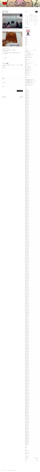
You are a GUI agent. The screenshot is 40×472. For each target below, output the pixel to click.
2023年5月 (26, 146)
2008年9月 (26, 402)
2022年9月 (26, 158)
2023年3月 (26, 149)
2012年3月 (26, 341)
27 (35, 21)
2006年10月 (26, 435)
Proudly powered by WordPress (12, 470)
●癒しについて (27, 73)
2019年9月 (26, 210)
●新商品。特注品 (27, 67)
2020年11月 (26, 190)
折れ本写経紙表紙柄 (27, 79)
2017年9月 (26, 245)
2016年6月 (26, 267)
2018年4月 (26, 235)
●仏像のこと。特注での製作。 (30, 57)
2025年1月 (26, 117)
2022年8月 (26, 159)
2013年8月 (26, 316)
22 (25, 21)
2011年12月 (26, 345)
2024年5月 (26, 129)
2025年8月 (26, 107)
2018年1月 (26, 239)
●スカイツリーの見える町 (28, 54)
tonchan (32, 79)
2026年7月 (26, 91)
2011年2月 (26, 360)
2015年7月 (26, 283)
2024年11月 (26, 120)
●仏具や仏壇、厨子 (31, 59)
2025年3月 (26, 114)
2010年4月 (26, 374)
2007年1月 (26, 431)
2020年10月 (26, 191)
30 (27, 22)
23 (27, 21)
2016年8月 (26, 264)
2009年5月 (26, 390)
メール (3, 82)
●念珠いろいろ (27, 66)
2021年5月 (26, 181)
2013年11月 (26, 312)
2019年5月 (26, 216)
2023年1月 (26, 152)
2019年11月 (26, 207)
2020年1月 (26, 204)
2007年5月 (26, 425)
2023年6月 (26, 145)
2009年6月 (26, 389)
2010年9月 (26, 367)
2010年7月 (26, 370)
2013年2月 (26, 325)
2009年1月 (26, 396)
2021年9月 (26, 175)
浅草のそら (26, 39)
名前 (3, 78)
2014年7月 (26, 300)
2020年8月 (26, 194)
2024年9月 (26, 123)
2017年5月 (26, 251)
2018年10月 (26, 226)
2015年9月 (26, 280)
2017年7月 (26, 248)
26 (33, 21)
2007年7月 (26, 422)
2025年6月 (26, 110)
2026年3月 (26, 97)
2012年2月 (26, 342)
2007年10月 (26, 418)
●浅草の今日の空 (27, 69)
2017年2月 (26, 255)
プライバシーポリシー (5, 470)
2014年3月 (26, 306)
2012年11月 (26, 329)
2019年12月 (26, 206)
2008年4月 (26, 409)
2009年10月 (26, 383)
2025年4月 (26, 113)
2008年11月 (26, 399)
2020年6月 (26, 197)
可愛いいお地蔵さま (27, 82)
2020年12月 (26, 188)
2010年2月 (26, 377)
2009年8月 (26, 386)
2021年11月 (26, 172)
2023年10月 (26, 139)
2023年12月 (26, 136)
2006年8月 (26, 438)
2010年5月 (26, 373)
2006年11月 (26, 434)
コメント (4, 67)
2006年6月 (26, 441)
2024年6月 (26, 127)
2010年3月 (26, 376)
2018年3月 (26, 236)
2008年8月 (26, 403)
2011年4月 (26, 357)
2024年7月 (26, 126)
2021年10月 (26, 174)
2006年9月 (26, 437)
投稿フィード (26, 450)
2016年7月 (26, 265)
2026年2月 (26, 98)
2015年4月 (26, 287)
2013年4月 (26, 322)
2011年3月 (26, 358)
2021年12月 (26, 171)
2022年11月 (26, 155)
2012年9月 (26, 332)
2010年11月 (26, 364)
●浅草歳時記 (26, 70)
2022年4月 (26, 165)
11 (31, 18)
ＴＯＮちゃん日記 (14, 3)
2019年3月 (26, 219)
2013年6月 (26, 319)
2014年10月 (26, 296)
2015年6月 (26, 284)
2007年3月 (26, 428)
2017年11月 (26, 242)
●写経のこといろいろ (28, 63)
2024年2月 (26, 133)
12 (33, 18)
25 (31, 21)
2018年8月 (26, 229)
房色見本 (26, 85)
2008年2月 (26, 412)
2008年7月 (26, 405)
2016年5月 (26, 268)
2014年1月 (26, 309)
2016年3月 (26, 271)
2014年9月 (26, 297)
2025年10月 (26, 104)
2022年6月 (26, 162)
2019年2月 (26, 220)
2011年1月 (26, 361)
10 (29, 18)
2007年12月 (26, 415)
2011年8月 (26, 351)
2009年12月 (26, 380)
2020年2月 (26, 203)
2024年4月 (26, 130)
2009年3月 (26, 393)
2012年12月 (26, 328)
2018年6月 (26, 232)
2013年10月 (26, 313)
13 (35, 18)
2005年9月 (26, 444)
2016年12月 (26, 258)
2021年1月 (26, 187)
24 (29, 21)
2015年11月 (26, 277)
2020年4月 (26, 200)
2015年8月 (26, 281)
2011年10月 (26, 348)
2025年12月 (26, 101)
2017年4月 (26, 252)
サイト (3, 86)
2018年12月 (26, 223)
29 (25, 22)
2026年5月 (26, 94)
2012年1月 (26, 344)
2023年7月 (26, 143)
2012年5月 (26, 338)
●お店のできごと (27, 51)
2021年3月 (26, 184)
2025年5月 (26, 111)
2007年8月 (26, 421)
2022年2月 (26, 168)
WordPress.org (27, 453)
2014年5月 (26, 303)
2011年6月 (26, 354)
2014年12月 (26, 293)
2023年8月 (26, 142)
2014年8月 (26, 299)
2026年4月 (26, 95)
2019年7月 (26, 213)
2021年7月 (26, 178)
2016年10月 (26, 261)
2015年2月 (26, 290)
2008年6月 (26, 406)
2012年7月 (26, 335)
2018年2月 (26, 238)
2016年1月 (26, 274)
